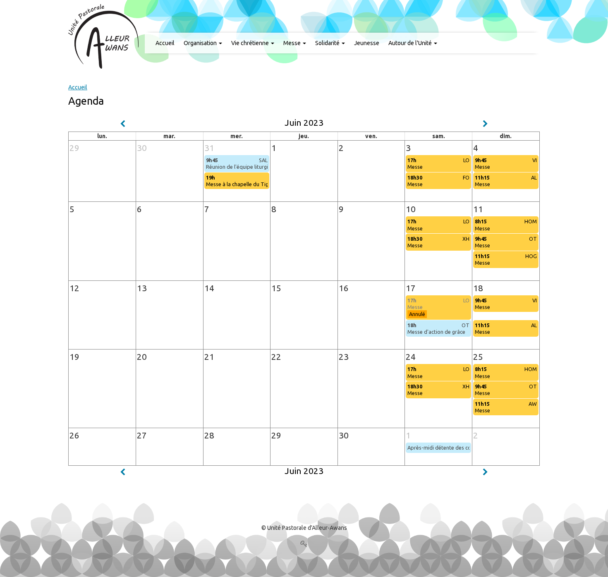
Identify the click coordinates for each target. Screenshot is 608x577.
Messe (292, 43)
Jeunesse (366, 43)
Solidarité (328, 43)
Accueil (165, 43)
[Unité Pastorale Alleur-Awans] (103, 36)
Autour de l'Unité (410, 43)
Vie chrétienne (250, 43)
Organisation (201, 43)
